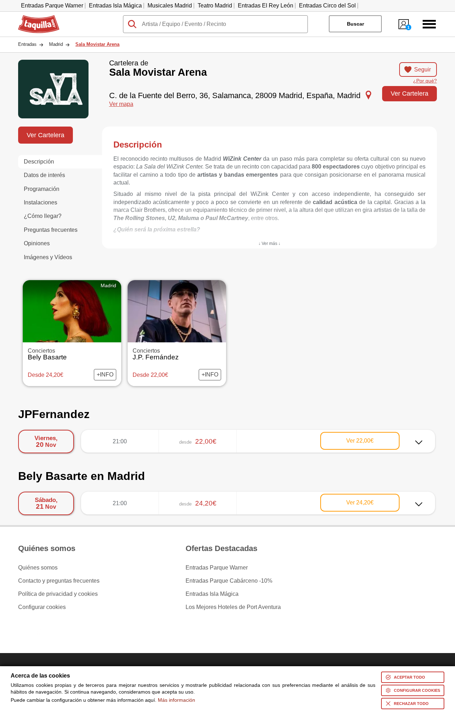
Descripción (39, 162)
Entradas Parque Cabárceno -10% (229, 581)
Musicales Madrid (170, 5)
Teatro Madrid (215, 5)
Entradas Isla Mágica (115, 5)
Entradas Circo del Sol (327, 5)
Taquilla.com (34, 18)
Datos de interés (44, 175)
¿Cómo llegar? (42, 216)
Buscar (355, 24)
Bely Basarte (47, 354)
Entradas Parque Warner (52, 5)
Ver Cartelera (409, 93)
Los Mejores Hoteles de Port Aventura (233, 607)
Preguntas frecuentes (50, 230)
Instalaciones (40, 202)
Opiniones (37, 243)
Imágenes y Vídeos (48, 257)
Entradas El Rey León (265, 5)
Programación (41, 189)
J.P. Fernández (156, 354)
